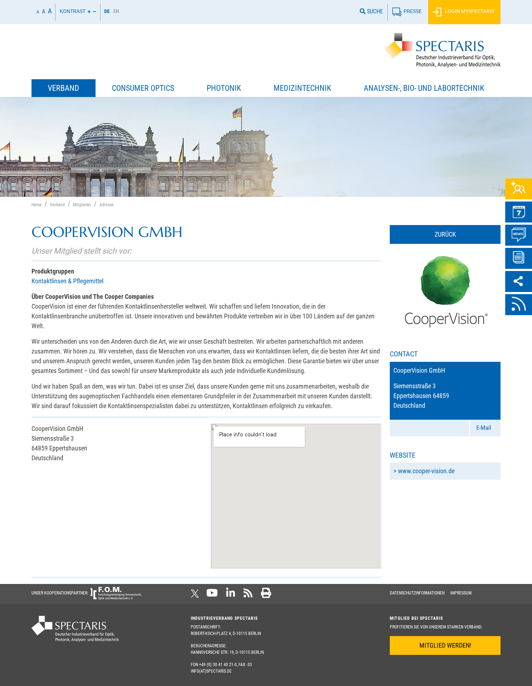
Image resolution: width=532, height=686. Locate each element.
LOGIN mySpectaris (469, 11)
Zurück (445, 234)
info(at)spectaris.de (211, 671)
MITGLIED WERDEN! (445, 645)
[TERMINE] (518, 212)
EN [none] (116, 11)
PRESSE (413, 11)
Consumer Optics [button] (143, 88)
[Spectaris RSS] (248, 595)
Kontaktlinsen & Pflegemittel (67, 281)
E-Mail (483, 427)
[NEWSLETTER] (518, 258)
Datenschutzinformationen (417, 593)
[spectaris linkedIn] (231, 595)
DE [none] (107, 11)
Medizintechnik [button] (302, 88)
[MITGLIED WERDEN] (518, 188)
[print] (266, 595)
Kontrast (72, 11)
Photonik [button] (224, 88)
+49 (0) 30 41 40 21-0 (218, 664)
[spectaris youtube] (212, 595)
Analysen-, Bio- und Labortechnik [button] (424, 88)
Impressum (461, 593)
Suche (374, 11)
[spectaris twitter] (196, 595)
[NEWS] (518, 235)
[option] (116, 12)
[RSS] (518, 304)
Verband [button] (63, 88)
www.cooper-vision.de (426, 471)
